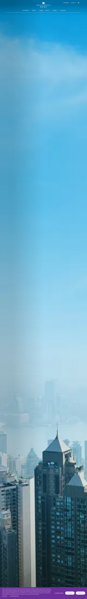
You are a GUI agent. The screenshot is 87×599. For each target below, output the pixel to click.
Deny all (69, 593)
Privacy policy (4, 596)
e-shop (72, 2)
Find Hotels (66, 2)
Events (47, 10)
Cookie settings (59, 593)
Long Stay (63, 10)
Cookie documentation (14, 596)
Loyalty (55, 10)
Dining (41, 10)
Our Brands (25, 10)
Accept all (81, 593)
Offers (34, 10)
